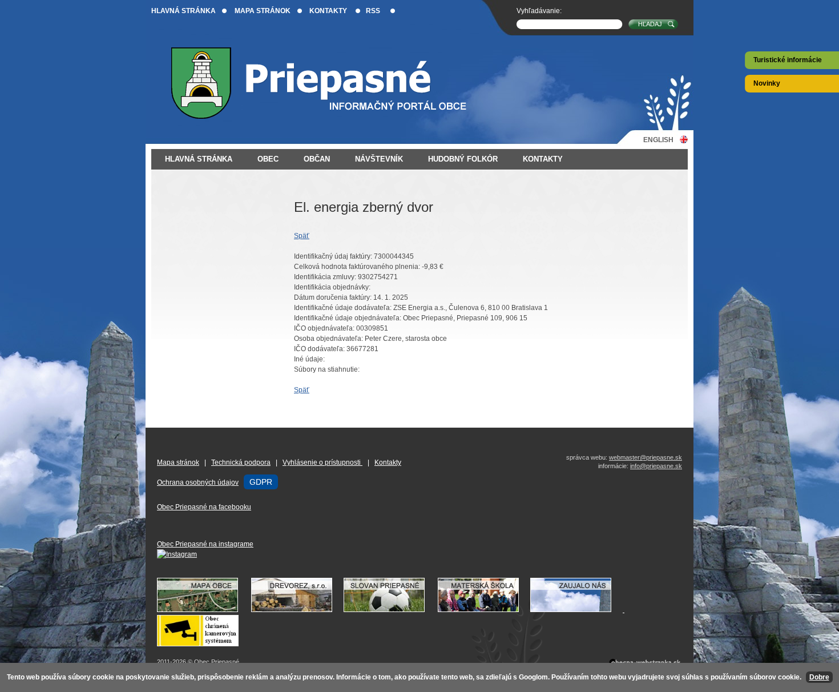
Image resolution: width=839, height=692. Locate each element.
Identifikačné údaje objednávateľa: (347, 318)
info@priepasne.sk (656, 465)
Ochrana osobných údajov (198, 482)
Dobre (819, 677)
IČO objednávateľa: (324, 328)
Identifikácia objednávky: (332, 287)
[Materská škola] (484, 610)
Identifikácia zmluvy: (325, 277)
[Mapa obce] (203, 610)
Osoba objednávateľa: (328, 339)
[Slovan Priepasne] (390, 610)
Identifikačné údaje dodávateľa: (343, 308)
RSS (373, 11)
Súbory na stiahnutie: (327, 369)
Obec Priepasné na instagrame (205, 544)
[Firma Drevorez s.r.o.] (297, 610)
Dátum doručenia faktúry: (333, 297)
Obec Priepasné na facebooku (204, 507)
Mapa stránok (263, 11)
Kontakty (328, 11)
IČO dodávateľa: (319, 349)
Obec (268, 159)
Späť (301, 236)
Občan (317, 159)
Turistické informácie (787, 60)
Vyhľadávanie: (539, 11)
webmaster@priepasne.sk (645, 457)
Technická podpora (241, 462)
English (658, 139)
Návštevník (379, 159)
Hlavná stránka (183, 11)
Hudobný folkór (463, 159)
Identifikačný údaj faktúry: (333, 256)
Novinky (766, 83)
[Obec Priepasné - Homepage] (328, 83)
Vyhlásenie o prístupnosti (322, 462)
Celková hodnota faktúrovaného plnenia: (357, 267)
